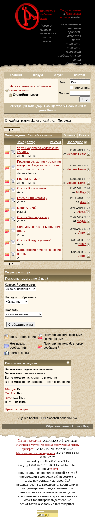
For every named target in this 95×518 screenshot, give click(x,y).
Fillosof (21, 211)
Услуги (58, 75)
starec (83, 202)
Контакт (79, 75)
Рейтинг (55, 142)
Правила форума (17, 409)
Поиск (51, 110)
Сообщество (53, 106)
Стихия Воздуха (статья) (34, 240)
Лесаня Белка (26, 156)
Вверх (87, 426)
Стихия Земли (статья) (33, 217)
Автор (31, 142)
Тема (20, 142)
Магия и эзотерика (22, 86)
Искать (84, 135)
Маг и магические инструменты (35, 453)
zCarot (54, 469)
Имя (62, 82)
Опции (68, 135)
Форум (38, 75)
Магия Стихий (27, 207)
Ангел (21, 192)
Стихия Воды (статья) (32, 188)
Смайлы (10, 393)
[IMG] (9, 397)
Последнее (75, 142)
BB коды (10, 389)
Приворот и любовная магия (48, 14)
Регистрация (18, 106)
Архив (75, 426)
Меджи (81, 221)
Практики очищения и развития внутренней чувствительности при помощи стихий (39, 165)
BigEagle (81, 192)
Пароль (64, 93)
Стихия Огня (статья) (32, 198)
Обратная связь (57, 426)
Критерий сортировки (20, 284)
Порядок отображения (20, 297)
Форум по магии (70, 10)
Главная (16, 75)
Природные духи (28, 179)
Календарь (35, 106)
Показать (11, 310)
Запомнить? (82, 88)
